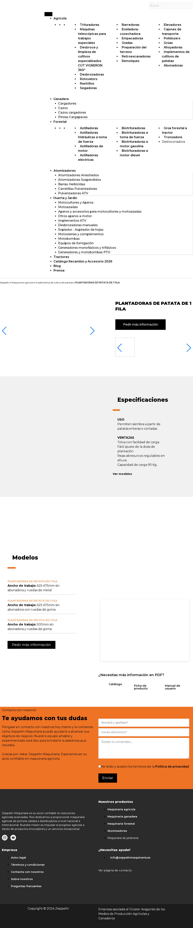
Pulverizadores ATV (73, 193)
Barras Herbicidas (71, 184)
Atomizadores (65, 170)
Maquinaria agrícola (22, 282)
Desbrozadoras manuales (78, 225)
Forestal (60, 122)
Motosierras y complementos (81, 234)
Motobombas (69, 238)
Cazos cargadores (72, 112)
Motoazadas (68, 207)
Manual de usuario (172, 687)
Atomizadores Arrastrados (78, 175)
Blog (57, 266)
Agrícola (60, 18)
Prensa (59, 270)
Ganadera (61, 99)
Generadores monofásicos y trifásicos (87, 247)
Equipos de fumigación (76, 243)
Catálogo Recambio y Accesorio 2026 (83, 261)
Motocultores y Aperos (75, 202)
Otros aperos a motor (75, 216)
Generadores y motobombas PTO (84, 252)
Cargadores (67, 103)
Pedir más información (140, 324)
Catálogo (115, 684)
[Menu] (48, 14)
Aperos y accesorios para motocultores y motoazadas (100, 211)
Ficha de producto (141, 687)
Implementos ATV (72, 220)
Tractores (61, 257)
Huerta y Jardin (65, 198)
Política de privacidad (172, 766)
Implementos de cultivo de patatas (54, 282)
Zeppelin (4, 282)
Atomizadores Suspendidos (79, 179)
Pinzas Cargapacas (73, 117)
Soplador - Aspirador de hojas (80, 229)
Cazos (63, 108)
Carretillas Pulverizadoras (77, 189)
